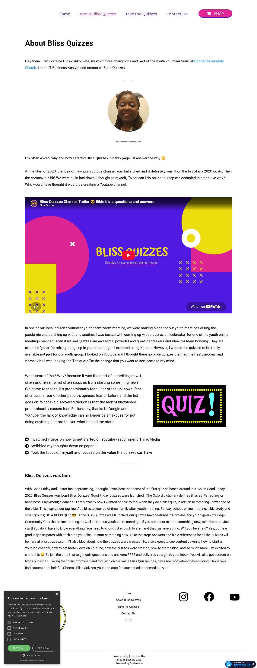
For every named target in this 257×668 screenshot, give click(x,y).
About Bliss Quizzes (98, 14)
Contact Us (176, 14)
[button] (32, 655)
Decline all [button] (44, 648)
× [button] (57, 594)
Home (64, 14)
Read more (20, 615)
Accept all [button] (19, 648)
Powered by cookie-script (32, 660)
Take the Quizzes (141, 14)
